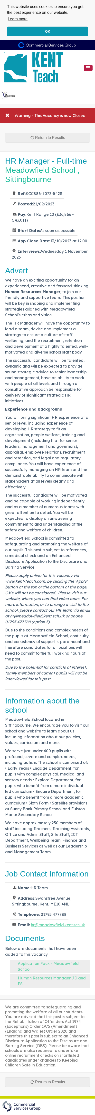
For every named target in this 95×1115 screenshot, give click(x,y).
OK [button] (47, 31)
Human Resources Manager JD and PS (52, 981)
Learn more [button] (18, 19)
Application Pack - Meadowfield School (48, 966)
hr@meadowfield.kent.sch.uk (58, 924)
